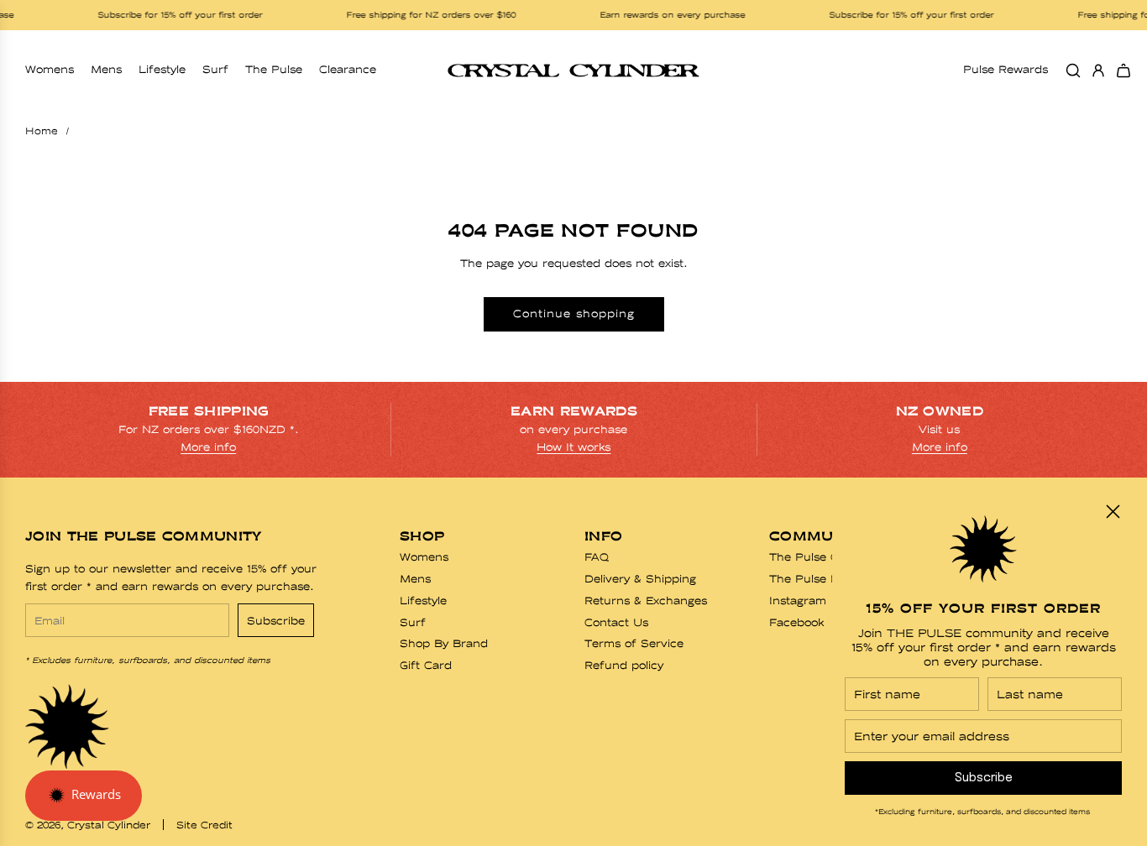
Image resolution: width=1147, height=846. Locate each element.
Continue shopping (574, 313)
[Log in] (1098, 70)
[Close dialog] (1113, 511)
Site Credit (204, 825)
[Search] (1073, 70)
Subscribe (276, 620)
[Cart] (1123, 70)
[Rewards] (83, 795)
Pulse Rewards (1005, 69)
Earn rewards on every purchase (663, 15)
